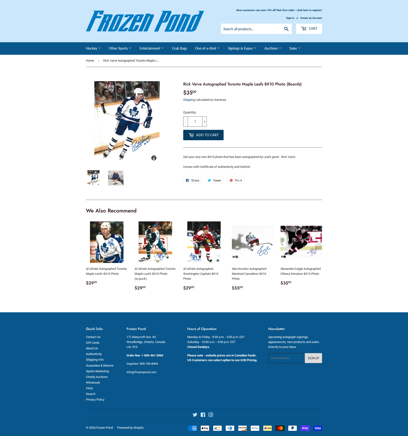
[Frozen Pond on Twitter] (195, 415)
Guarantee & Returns (100, 365)
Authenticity (94, 354)
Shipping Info (95, 359)
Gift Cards (92, 342)
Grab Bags (179, 48)
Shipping (189, 100)
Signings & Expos (241, 48)
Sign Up (313, 358)
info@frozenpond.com (141, 372)
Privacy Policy (95, 399)
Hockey (92, 48)
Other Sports (119, 48)
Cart (312, 28)
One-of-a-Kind (206, 48)
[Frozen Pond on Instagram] (210, 415)
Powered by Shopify (130, 427)
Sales (293, 48)
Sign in (290, 18)
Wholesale (93, 382)
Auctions (271, 48)
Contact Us (93, 337)
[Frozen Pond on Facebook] (202, 415)
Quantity (189, 112)
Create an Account (311, 18)
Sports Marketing (97, 371)
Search (90, 394)
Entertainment (150, 48)
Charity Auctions (97, 377)
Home (90, 60)
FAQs (89, 388)
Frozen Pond (104, 427)
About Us (92, 348)
